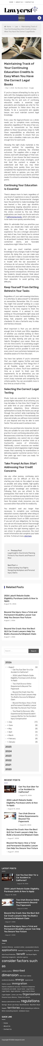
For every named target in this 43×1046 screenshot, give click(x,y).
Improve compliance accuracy (11, 987)
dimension (10, 975)
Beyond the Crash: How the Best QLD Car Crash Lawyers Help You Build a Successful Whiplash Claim (20, 631)
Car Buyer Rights (31, 954)
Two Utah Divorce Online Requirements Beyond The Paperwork (21, 686)
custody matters (7, 971)
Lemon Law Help (16, 994)
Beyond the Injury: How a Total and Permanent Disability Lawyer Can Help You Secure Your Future (20, 615)
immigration (19, 983)
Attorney (36, 950)
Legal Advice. (30, 989)
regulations (30, 1001)
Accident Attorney (7, 947)
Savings (4, 1005)
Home (11, 2)
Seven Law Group (13, 1005)
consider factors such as (20, 963)
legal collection (15, 991)
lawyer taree (21, 989)
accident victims (19, 947)
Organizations (31, 994)
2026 (8, 662)
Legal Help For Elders (28, 991)
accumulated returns (32, 947)
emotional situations (8, 980)
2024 (8, 751)
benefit (20, 954)
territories (13, 1007)
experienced (29, 980)
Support (4, 1008)
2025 (8, 746)
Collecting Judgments (9, 957)
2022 (8, 760)
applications (9, 950)
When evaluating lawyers (10, 1011)
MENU (21, 18)
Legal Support (6, 994)
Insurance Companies (28, 987)
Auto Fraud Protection (9, 954)
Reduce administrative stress (11, 1001)
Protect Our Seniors (24, 997)
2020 (8, 769)
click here (28, 536)
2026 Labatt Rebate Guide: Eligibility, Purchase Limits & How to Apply (21, 598)
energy (19, 979)
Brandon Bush (23, 88)
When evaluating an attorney (30, 1008)
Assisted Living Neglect (25, 950)
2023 (8, 755)
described (19, 970)
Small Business (24, 1005)
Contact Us (29, 2)
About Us (19, 2)
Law (32, 88)
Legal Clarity (6, 991)
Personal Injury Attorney (9, 997)
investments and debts (9, 989)
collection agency (22, 957)
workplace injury (24, 1011)
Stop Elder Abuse (35, 1005)
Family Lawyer (6, 984)
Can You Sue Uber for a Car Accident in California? (29, 789)
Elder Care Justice (25, 976)
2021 (8, 764)
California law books (14, 217)
